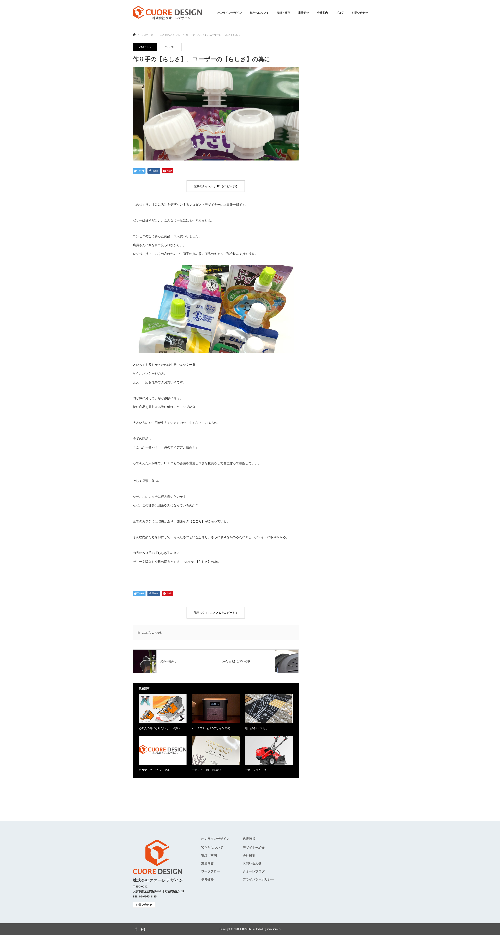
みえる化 (157, 632)
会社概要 (249, 855)
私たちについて (259, 12)
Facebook (136, 928)
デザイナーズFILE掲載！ (207, 770)
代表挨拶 (249, 838)
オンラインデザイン (229, 12)
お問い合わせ (360, 12)
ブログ (340, 12)
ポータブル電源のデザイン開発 (211, 728)
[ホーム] (134, 29)
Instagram (143, 928)
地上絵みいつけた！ (257, 728)
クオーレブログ (254, 871)
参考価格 (207, 879)
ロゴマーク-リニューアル (154, 770)
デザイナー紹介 (254, 847)
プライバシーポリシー (258, 879)
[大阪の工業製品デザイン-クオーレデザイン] (167, 13)
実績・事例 (283, 12)
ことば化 (169, 47)
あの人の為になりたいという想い (159, 728)
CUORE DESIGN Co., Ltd (247, 929)
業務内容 (207, 863)
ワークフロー (210, 871)
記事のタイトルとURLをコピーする (216, 186)
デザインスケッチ (256, 770)
